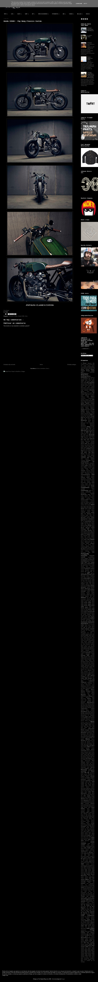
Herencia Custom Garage (87, 592)
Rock (83, 803)
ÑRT (87, 755)
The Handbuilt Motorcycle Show (87, 888)
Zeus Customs (84, 959)
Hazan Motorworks (86, 588)
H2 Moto (86, 582)
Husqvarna (83, 619)
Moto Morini (85, 727)
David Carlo (86, 507)
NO (91, 746)
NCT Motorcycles (88, 743)
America (91, 385)
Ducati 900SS (91, 526)
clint (82, 479)
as (90, 394)
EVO (82, 540)
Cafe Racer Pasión (86, 455)
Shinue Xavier (91, 832)
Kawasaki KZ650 (90, 654)
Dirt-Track (84, 517)
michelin (92, 710)
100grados (90, 363)
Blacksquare (85, 425)
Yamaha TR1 (84, 948)
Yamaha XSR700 (84, 953)
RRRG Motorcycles (90, 812)
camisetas (88, 460)
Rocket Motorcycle (85, 804)
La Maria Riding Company (87, 667)
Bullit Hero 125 (84, 448)
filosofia (92, 547)
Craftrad (86, 495)
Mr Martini (83, 737)
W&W (89, 932)
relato (90, 791)
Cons (93, 489)
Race (93, 783)
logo (91, 679)
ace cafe (92, 378)
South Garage (87, 847)
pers (93, 768)
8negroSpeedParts (86, 376)
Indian (83, 625)
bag (86, 402)
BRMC (88, 439)
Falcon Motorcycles (86, 542)
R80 (89, 783)
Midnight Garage (84, 712)
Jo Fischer (86, 640)
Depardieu (88, 512)
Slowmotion (85, 842)
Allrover (87, 385)
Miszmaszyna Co (85, 715)
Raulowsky (83, 789)
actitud (83, 380)
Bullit (86, 446)
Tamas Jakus (91, 875)
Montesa (83, 722)
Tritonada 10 (86, 912)
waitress (92, 932)
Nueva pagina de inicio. (89, 58)
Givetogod (83, 575)
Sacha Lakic (86, 817)
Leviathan (83, 676)
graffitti (88, 578)
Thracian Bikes (91, 897)
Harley (89, 586)
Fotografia (85, 554)
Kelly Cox (86, 657)
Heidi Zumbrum (84, 589)
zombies (89, 960)
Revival (92, 795)
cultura (84, 498)
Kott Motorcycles (85, 662)
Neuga (91, 744)
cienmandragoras (86, 474)
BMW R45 (88, 430)
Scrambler (84, 826)
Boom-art (86, 437)
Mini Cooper (92, 713)
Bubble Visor (84, 444)
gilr (91, 571)
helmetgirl (84, 591)
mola (82, 717)
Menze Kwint (91, 706)
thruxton (92, 898)
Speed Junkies (87, 848)
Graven (82, 579)
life (86, 678)
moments (85, 717)
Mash (93, 701)
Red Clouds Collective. (89, 790)
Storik (87, 860)
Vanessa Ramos (87, 921)
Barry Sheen (83, 405)
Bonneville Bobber (85, 435)
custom (87, 499)
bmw (87, 428)
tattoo (87, 879)
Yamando (83, 956)
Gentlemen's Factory (89, 568)
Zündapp (83, 961)
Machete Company (86, 691)
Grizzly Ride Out (88, 579)
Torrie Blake (87, 909)
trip (86, 911)
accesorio (86, 378)
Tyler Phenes (88, 916)
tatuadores (89, 881)
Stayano (88, 856)
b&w (93, 399)
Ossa (89, 759)
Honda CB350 (88, 602)
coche (93, 482)
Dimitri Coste (87, 516)
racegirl (83, 784)
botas (91, 438)
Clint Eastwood (86, 479)
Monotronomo (91, 720)
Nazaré (82, 743)
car (93, 461)
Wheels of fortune (89, 936)
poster (89, 777)
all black (90, 383)
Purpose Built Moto (86, 781)
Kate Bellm (88, 651)
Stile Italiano (89, 858)
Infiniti (93, 626)
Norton (89, 749)
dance (90, 503)
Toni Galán (90, 907)
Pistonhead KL (91, 774)
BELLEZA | (80, 14)
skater (89, 839)
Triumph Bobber (90, 914)
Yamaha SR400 (90, 945)
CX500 (87, 502)
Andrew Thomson (90, 387)
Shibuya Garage (84, 832)
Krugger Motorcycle (85, 665)
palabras (88, 762)
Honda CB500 (87, 605)
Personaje (84, 770)
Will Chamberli (91, 937)
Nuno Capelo (84, 754)
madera (92, 691)
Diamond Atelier (85, 515)
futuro (89, 562)
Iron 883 (83, 630)
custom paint (91, 499)
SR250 (85, 853)
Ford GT (92, 549)
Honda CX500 (21, 316)
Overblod (92, 759)
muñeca (87, 737)
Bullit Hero (92, 447)
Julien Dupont (84, 647)
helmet (92, 589)
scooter (92, 823)
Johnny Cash (91, 641)
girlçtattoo (89, 574)
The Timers (87, 894)
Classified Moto (90, 478)
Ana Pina (88, 386)
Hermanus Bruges (86, 593)
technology (84, 882)
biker (83, 418)
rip (90, 800)
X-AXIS (90, 941)
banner (83, 403)
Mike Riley (83, 713)
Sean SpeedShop (90, 826)
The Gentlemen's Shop (89, 887)
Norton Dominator (90, 750)
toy (82, 910)
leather (89, 674)
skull (83, 840)
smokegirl (84, 843)
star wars (88, 855)
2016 (93, 364)
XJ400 (93, 941)
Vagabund (87, 920)
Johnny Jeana (84, 642)
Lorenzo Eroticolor (88, 683)
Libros (83, 678)
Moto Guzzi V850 (90, 726)
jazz (82, 637)
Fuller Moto (84, 562)
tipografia (83, 901)
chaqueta (83, 470)
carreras (83, 465)
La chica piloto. (89, 36)
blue (91, 426)
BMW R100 (83, 430)
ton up (92, 903)
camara (92, 458)
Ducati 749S (86, 526)
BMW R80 (89, 432)
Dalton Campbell (85, 503)
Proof (93, 779)
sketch (92, 839)
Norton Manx (91, 752)
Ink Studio (89, 627)
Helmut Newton (90, 591)
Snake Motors (91, 843)
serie (89, 830)
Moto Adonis (83, 723)
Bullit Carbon (91, 446)
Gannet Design (90, 563)
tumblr (84, 915)
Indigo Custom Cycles (86, 626)
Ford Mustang (86, 551)
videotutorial (85, 929)
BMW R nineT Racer (90, 429)
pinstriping (92, 772)
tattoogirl (84, 881)
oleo (87, 759)
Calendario (84, 456)
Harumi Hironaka (90, 587)
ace (90, 378)
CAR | (12, 14)
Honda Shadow (87, 614)
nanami (92, 741)
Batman (83, 408)
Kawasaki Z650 (87, 656)
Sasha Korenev (90, 821)
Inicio (41, 364)
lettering (92, 675)
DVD (88, 529)
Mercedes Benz (84, 707)
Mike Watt (87, 713)
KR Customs (91, 662)
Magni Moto (91, 694)
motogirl (87, 730)
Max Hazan (83, 705)
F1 (84, 540)
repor (85, 794)
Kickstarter (89, 659)
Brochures (92, 439)
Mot (89, 722)
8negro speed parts (87, 371)
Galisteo (85, 563)
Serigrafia (92, 830)
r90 (91, 783)
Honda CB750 (85, 608)
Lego (88, 675)
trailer (90, 910)
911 (89, 377)
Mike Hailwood (91, 712)
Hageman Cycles (85, 583)
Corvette (92, 494)
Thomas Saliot (84, 897)
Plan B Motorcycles (85, 775)
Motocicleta (84, 728)
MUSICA (88, 14)
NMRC (88, 746)
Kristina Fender (91, 664)
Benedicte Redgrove (86, 412)
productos (84, 779)
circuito (92, 476)
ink (84, 627)
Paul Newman (91, 764)
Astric (83, 395)
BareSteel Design (90, 404)
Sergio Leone (84, 830)
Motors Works (91, 735)
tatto (93, 878)
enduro (89, 536)
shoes (93, 833)
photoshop (84, 771)
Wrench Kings (89, 940)
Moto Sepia (91, 727)
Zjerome (90, 959)
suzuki (92, 868)
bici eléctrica (88, 416)
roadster (92, 800)
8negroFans (84, 374)
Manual (91, 696)
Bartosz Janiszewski (90, 405)
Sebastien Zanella (85, 827)
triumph (84, 914)
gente (88, 566)
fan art (92, 542)
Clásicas (83, 477)
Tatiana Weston (85, 878)
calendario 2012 (85, 457)
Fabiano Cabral (88, 540)
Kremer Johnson (84, 664)
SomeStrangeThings (90, 846)
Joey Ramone (91, 640)
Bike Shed (86, 417)
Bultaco (89, 448)
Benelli (93, 412)
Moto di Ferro (89, 723)
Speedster (92, 849)
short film (92, 835)
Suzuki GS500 (84, 870)
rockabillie (88, 803)
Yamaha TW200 (91, 948)
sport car (86, 852)
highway (87, 596)
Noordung (84, 749)
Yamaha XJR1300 (90, 949)
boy (93, 438)
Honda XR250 (87, 616)
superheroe (83, 865)
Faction (92, 540)
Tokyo (89, 902)
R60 (86, 783)
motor (93, 731)
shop (88, 835)
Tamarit (89, 874)
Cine (93, 474)
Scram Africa (91, 825)
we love (85, 935)
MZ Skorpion (88, 741)
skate (92, 838)
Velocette (83, 924)
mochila (83, 716)
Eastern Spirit (90, 531)
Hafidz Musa (91, 582)
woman (83, 940)
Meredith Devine (91, 707)
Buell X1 (89, 444)
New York (89, 745)
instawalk (92, 628)
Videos (92, 928)
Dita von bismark (87, 520)
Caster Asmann (85, 468)
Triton (88, 911)
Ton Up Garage (86, 905)
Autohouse (84, 398)
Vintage (92, 930)
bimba (93, 418)
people (83, 768)
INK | (64, 14)
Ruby (90, 813)
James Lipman (86, 636)
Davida (83, 508)
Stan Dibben (91, 853)
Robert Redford (84, 802)
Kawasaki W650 (86, 655)
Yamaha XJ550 (84, 949)
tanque (83, 876)
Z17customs (87, 958)
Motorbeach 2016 (85, 733)
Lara (90, 671)
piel (89, 771)
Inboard (90, 623)
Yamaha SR (91, 944)
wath (82, 935)
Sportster (91, 852)
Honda (16, 316)
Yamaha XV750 (91, 955)
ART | (33, 14)
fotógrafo (84, 557)
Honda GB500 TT (84, 611)
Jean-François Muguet (88, 637)
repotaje (88, 794)
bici (91, 414)
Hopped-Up (85, 618)
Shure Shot (86, 836)
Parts (93, 763)
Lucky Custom (88, 687)
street (90, 861)
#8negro (85, 363)
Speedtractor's (85, 851)
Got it (85, 3)
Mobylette (92, 715)
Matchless (84, 702)
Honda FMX (91, 610)
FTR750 (90, 558)
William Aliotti (85, 939)
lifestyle (90, 678)
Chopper (89, 42)
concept (86, 489)
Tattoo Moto (91, 879)
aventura (83, 399)
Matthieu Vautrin (91, 703)
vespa (83, 925)
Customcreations (86, 500)
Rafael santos (88, 785)
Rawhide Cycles (89, 789)
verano (93, 924)
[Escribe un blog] (10, 314)
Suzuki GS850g (91, 871)
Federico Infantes (85, 545)
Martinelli (89, 701)
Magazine (84, 694)
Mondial (92, 717)
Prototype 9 (83, 780)
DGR (93, 513)
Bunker (92, 448)
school (89, 823)
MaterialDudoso (90, 702)
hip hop (92, 596)
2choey (90, 365)
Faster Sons (84, 544)
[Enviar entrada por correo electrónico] (6, 314)
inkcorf (93, 627)
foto (93, 552)
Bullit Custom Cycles (85, 447)
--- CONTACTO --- (85, 348)
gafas (82, 563)
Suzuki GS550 (91, 870)
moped (86, 722)
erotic (85, 539)
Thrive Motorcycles (85, 898)
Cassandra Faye (91, 466)
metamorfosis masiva (87, 708)
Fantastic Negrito (85, 543)
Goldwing (92, 575)
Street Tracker (87, 862)
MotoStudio (89, 736)
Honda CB (83, 600)
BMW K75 (83, 429)
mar (93, 696)
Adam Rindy (88, 380)
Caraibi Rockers (85, 463)
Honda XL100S (88, 615)
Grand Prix (92, 578)
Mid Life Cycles (91, 711)
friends (86, 558)
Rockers (92, 803)
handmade (92, 584)
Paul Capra (86, 764)
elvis (85, 536)
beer (91, 409)
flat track (87, 548)
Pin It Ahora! (6, 310)
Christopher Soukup (89, 473)
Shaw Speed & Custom (89, 831)
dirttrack (89, 517)
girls (93, 574)
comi (89, 486)
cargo (86, 464)
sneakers (84, 844)
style (83, 864)
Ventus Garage (88, 924)
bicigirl (92, 416)
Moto (26, 316)
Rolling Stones (91, 806)
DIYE (92, 520)
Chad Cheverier (90, 469)
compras (92, 487)
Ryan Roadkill (89, 816)
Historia (84, 597)
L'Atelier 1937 (91, 666)
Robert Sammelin (90, 802)
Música (93, 739)
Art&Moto (83, 394)
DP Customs (91, 522)
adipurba (92, 381)
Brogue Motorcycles (86, 441)
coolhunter (89, 491)
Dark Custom (88, 504)
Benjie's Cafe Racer (85, 413)
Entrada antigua (71, 364)
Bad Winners (91, 400)
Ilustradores (85, 623)
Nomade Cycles (90, 748)
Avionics (87, 399)
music (83, 739)
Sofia (89, 844)
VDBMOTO (92, 923)
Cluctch (89, 481)
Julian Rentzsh (91, 646)
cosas (82, 495)
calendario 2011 (90, 456)
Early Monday (88, 530)
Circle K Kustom (86, 476)
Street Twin (92, 862)
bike (82, 417)
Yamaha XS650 (91, 951)
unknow (88, 918)
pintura (86, 774)
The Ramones (89, 893)
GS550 (93, 579)
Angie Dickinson (85, 390)
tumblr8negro (90, 915)
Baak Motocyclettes (85, 400)
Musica (89, 739)
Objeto (89, 755)
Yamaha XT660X (84, 955)
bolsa (93, 433)
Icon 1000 (85, 620)
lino (82, 679)
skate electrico (84, 839)
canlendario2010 (86, 461)
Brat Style (84, 439)
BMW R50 (92, 430)
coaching (89, 482)
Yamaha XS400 (84, 950)
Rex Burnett (89, 799)
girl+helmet (84, 574)
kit (93, 661)
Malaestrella (83, 696)
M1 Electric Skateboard (86, 688)
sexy (82, 831)
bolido (90, 433)
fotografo (92, 555)
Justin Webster (90, 647)
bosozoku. (87, 438)
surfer (93, 866)
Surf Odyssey (89, 866)
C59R (82, 451)
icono (90, 620)
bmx (93, 432)
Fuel (93, 558)
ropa (82, 807)
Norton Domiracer (85, 752)
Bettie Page (83, 414)
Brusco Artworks (90, 442)
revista (89, 795)
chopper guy (84, 472)
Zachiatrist (92, 958)
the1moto (92, 894)
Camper (92, 460)
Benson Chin (91, 413)
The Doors (90, 886)
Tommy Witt (88, 903)
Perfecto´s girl (89, 768)
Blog (88, 426)
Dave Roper (83, 506)
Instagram (87, 628)
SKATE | (19, 14)
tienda (90, 900)
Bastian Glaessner (89, 407)
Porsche (92, 776)
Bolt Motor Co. (85, 434)
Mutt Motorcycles (89, 740)
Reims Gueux (84, 791)
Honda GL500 (91, 611)
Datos (92, 504)
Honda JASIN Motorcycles (86, 613)
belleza (83, 411)
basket (83, 407)
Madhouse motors (86, 692)
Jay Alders (92, 636)
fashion (92, 543)
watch (93, 933)
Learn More (79, 3)
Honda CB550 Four (89, 606)
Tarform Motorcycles (89, 876)
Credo (93, 495)
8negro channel (86, 369)
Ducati (90, 525)
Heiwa (89, 589)
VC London (87, 923)
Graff (85, 578)
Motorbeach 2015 (90, 732)
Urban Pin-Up (90, 919)
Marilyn (89, 698)
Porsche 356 (84, 777)
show (82, 836)
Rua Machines (84, 813)
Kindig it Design (89, 661)
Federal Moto (91, 544)
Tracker (87, 910)
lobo (88, 679)
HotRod (92, 618)
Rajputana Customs (90, 788)
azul (91, 399)
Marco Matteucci (86, 697)
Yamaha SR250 (84, 945)
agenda (82, 383)
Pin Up (87, 772)
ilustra (93, 620)
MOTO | (6, 14)
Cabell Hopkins (91, 451)
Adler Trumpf (84, 382)
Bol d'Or (87, 433)
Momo (89, 717)
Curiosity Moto (90, 498)
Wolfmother (92, 939)
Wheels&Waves (85, 937)
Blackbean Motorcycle (87, 424)
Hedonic (92, 588)
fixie (84, 548)
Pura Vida (92, 780)
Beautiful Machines (90, 408)
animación (91, 390)
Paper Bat (89, 763)
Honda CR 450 (84, 609)
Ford (90, 549)
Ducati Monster (86, 527)
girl (89, 573)
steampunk (92, 856)
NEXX (93, 745)
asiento (92, 394)
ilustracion (84, 622)
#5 (82, 363)
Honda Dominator (85, 610)
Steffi (82, 857)
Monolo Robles (85, 720)
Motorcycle (85, 735)
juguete (86, 646)
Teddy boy (91, 882)
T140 (82, 874)
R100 (93, 781)
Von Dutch (90, 931)
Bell (93, 409)
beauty (83, 409)
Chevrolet (88, 470)
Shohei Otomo (84, 835)
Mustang (83, 740)
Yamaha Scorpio (85, 944)
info (82, 627)
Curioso (83, 499)
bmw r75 (83, 432)
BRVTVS (83, 443)
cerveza (83, 469)
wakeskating (84, 933)
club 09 (84, 481)
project (90, 779)
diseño (92, 517)
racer (86, 784)
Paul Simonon (84, 765)
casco (85, 466)
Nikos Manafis (84, 746)
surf (85, 866)
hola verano (91, 597)
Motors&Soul (84, 736)
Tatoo (90, 878)
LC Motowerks (90, 672)
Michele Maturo (86, 710)
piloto (83, 772)
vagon (91, 920)
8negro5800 (92, 372)
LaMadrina (89, 670)
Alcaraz (86, 383)
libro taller (92, 676)
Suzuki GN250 (91, 869)
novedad (83, 753)
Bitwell (90, 420)
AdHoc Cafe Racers (86, 381)
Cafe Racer (84, 452)
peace (89, 767)
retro (85, 795)
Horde (89, 618)
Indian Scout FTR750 (89, 625)
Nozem (93, 753)
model (86, 716)
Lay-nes (85, 672)
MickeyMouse (84, 711)
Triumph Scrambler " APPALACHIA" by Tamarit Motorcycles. (90, 75)
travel (93, 910)
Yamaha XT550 (84, 954)
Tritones (92, 912)
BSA (86, 443)
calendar (92, 455)
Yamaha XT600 (91, 954)
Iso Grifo (90, 632)
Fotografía (85, 555)
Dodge (93, 521)
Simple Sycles (91, 836)
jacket (87, 635)
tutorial (83, 916)
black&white (91, 422)
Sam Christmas (85, 818)
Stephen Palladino (88, 857)
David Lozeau (91, 507)
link (93, 678)
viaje (86, 925)
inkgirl (83, 628)
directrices (92, 516)
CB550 (93, 468)
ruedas (93, 813)
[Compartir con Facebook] (14, 314)
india (93, 623)
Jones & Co (87, 645)
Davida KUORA (88, 508)
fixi (82, 548)
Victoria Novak (91, 925)
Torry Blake (92, 909)
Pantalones (84, 763)
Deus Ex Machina (86, 513)
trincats (83, 911)
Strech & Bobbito (85, 861)
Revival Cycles (84, 797)
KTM (85, 666)
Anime (84, 391)
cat (90, 468)
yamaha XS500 (84, 951)
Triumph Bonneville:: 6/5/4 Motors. (90, 29)
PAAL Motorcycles (86, 760)
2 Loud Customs (89, 364)
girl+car (92, 573)
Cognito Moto (88, 483)
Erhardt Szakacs (88, 538)
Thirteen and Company (87, 896)
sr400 (88, 853)
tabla (85, 874)
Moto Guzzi (88, 724)
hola (88, 597)
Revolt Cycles (89, 798)
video (88, 928)
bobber (83, 433)
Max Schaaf (88, 705)
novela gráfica (88, 753)
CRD (90, 495)
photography (91, 769)
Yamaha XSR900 (91, 953)
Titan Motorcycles (89, 901)
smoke (92, 842)
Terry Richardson (90, 883)
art (93, 393)
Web (88, 935)
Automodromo (91, 398)
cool (90, 490)
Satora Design (86, 822)
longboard (84, 682)
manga (87, 696)
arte (86, 394)
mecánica (87, 706)
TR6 (84, 910)
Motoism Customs (88, 731)
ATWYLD (88, 395)
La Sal (88, 669)
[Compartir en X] (12, 314)
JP (91, 645)
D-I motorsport (91, 502)
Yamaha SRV (91, 946)
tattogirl (83, 879)
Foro (90, 552)
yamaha (92, 942)
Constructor (11, 316)
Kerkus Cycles (84, 659)
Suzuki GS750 (84, 871)
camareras (83, 460)
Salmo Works (91, 817)
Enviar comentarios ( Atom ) (43, 368)
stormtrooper (91, 860)
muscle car (91, 737)
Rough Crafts (87, 807)
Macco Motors (90, 689)
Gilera (88, 571)
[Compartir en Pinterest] (15, 314)
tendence (84, 883)
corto (89, 494)
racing (90, 784)
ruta (85, 816)
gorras (82, 578)
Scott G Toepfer (84, 825)
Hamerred (88, 584)
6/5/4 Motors (86, 368)
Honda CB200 (88, 601)
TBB (93, 881)
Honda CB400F (88, 604)
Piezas (92, 771)
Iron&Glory (85, 631)
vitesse (83, 931)
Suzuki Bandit (84, 869)
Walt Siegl (89, 933)
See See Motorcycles (89, 828)
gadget (92, 562)
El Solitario (88, 534)
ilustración (91, 622)
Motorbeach (84, 732)
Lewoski (88, 676)
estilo (88, 539)
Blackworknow (84, 426)
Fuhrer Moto (91, 561)
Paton (82, 764)
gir (86, 573)
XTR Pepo (87, 942)
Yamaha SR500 (85, 946)
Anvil (89, 391)
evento (92, 539)
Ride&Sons (87, 800)
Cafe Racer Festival (89, 453)
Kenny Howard (91, 657)
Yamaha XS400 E (90, 950)
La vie (85, 670)
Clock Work (92, 479)
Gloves (88, 575)
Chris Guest (89, 472)
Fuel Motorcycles (85, 561)
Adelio (93, 380)
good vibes (83, 577)
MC (91, 705)
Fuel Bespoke (84, 559)
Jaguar (90, 635)
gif (86, 571)
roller (87, 806)
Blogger (63, 979)
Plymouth (92, 775)
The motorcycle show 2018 (87, 889)
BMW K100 (91, 428)
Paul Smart (89, 765)
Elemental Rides (87, 535)
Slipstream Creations (89, 840)
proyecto (88, 780)
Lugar (93, 687)
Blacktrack (92, 425)
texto (83, 884)
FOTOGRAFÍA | (55, 14)
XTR (82, 942)
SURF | (27, 14)
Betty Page (88, 414)
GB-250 (83, 566)
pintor (82, 774)
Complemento (86, 487)
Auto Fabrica (90, 396)
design (92, 512)
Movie (93, 736)
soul (82, 847)
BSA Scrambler (91, 443)
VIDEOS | (71, 14)
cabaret (86, 451)
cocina (83, 483)
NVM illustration (90, 754)
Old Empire (89, 758)
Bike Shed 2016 (91, 417)
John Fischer (84, 641)
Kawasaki (88, 652)
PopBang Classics (85, 776)
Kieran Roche (89, 660)
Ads (88, 382)
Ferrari (86, 547)
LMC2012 (85, 679)
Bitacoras (84, 420)
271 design (84, 365)
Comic (92, 486)
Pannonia (92, 762)
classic (88, 477)
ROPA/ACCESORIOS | (43, 14)
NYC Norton (83, 755)
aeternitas (91, 382)
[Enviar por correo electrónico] (8, 314)
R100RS (83, 783)
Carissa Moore (91, 464)
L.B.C (87, 666)
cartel (86, 465)
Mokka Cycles (91, 716)
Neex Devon (87, 744)
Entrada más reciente (9, 364)
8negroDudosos (84, 373)
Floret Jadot (91, 548)
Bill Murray (88, 418)
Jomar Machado (87, 644)
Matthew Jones (84, 703)
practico (92, 777)
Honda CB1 (89, 600)
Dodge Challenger (85, 522)
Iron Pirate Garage (90, 630)
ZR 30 (92, 960)
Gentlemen (92, 566)
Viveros (86, 931)
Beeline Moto (88, 409)
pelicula (92, 767)
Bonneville (91, 434)
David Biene (89, 506)
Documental (88, 521)
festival (89, 547)
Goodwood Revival (90, 577)
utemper (83, 920)
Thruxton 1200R (85, 900)
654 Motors (91, 368)
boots (90, 437)
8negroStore (84, 377)
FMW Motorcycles (85, 549)
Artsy (89, 394)
